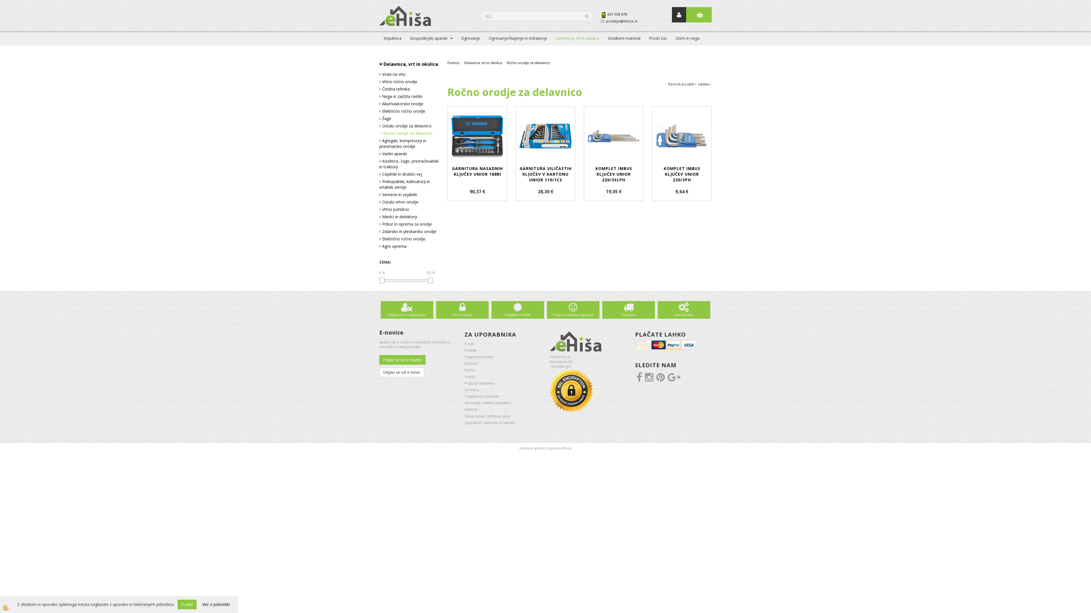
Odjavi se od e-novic (401, 372)
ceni (690, 84)
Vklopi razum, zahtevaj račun (488, 416)
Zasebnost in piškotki (482, 396)
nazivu (703, 84)
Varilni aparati (394, 153)
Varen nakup (462, 314)
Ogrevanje (470, 38)
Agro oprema (394, 246)
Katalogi (471, 409)
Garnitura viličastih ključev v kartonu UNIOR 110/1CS (546, 174)
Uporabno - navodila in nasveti (489, 422)
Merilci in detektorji (399, 216)
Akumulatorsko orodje (402, 103)
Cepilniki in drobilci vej (402, 174)
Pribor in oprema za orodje (407, 224)
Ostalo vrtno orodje (400, 202)
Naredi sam (683, 314)
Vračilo (470, 376)
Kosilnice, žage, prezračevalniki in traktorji (409, 163)
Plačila (470, 370)
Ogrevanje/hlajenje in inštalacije (518, 38)
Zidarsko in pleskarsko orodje (409, 231)
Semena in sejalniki (399, 194)
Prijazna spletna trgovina (573, 314)
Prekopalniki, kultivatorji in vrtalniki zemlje (404, 184)
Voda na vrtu (393, 74)
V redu (187, 604)
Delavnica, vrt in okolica (577, 38)
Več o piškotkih (216, 604)
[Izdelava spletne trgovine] (566, 448)
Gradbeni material (624, 38)
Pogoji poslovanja (479, 356)
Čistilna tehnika (396, 89)
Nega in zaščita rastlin (402, 96)
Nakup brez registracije (407, 314)
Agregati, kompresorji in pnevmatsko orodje (402, 143)
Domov (453, 62)
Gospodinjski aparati (428, 38)
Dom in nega (687, 38)
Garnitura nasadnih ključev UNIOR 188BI (477, 171)
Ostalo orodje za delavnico (407, 126)
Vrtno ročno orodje (399, 81)
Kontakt (471, 350)
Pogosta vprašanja (480, 383)
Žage (386, 118)
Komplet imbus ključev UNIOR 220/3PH (682, 174)
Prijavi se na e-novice (402, 359)
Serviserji (472, 389)
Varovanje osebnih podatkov (488, 402)
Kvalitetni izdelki (517, 314)
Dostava (628, 314)
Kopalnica (392, 38)
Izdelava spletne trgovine (539, 448)
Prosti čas (658, 38)
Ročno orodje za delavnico (407, 133)
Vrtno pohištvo (395, 209)
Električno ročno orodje (403, 111)
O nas (469, 343)
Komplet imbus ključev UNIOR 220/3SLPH (614, 174)
